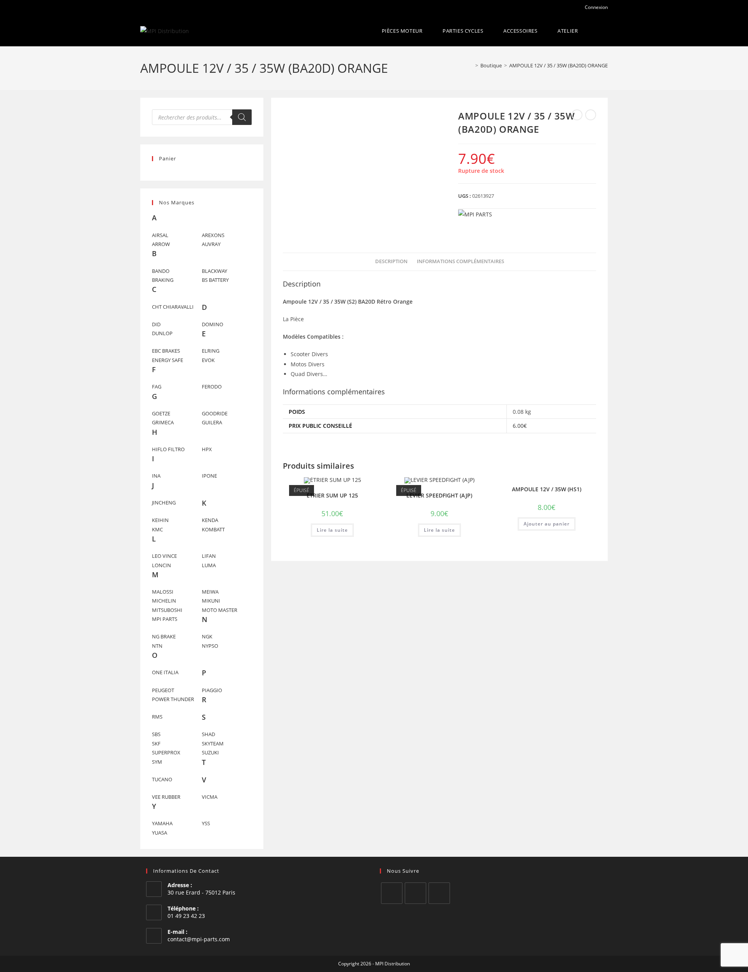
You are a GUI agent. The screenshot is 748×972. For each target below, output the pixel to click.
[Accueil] (471, 65)
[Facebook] (391, 893)
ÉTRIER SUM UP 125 (332, 495)
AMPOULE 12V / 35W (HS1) (546, 489)
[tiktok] (439, 893)
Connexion (596, 7)
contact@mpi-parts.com (199, 939)
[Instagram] (415, 893)
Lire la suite (332, 530)
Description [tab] (391, 261)
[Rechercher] (242, 117)
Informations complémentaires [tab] (460, 261)
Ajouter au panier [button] (547, 523)
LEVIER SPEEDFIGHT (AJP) (439, 495)
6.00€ (520, 425)
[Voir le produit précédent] (577, 114)
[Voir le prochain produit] (590, 114)
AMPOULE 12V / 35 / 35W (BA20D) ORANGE (558, 65)
